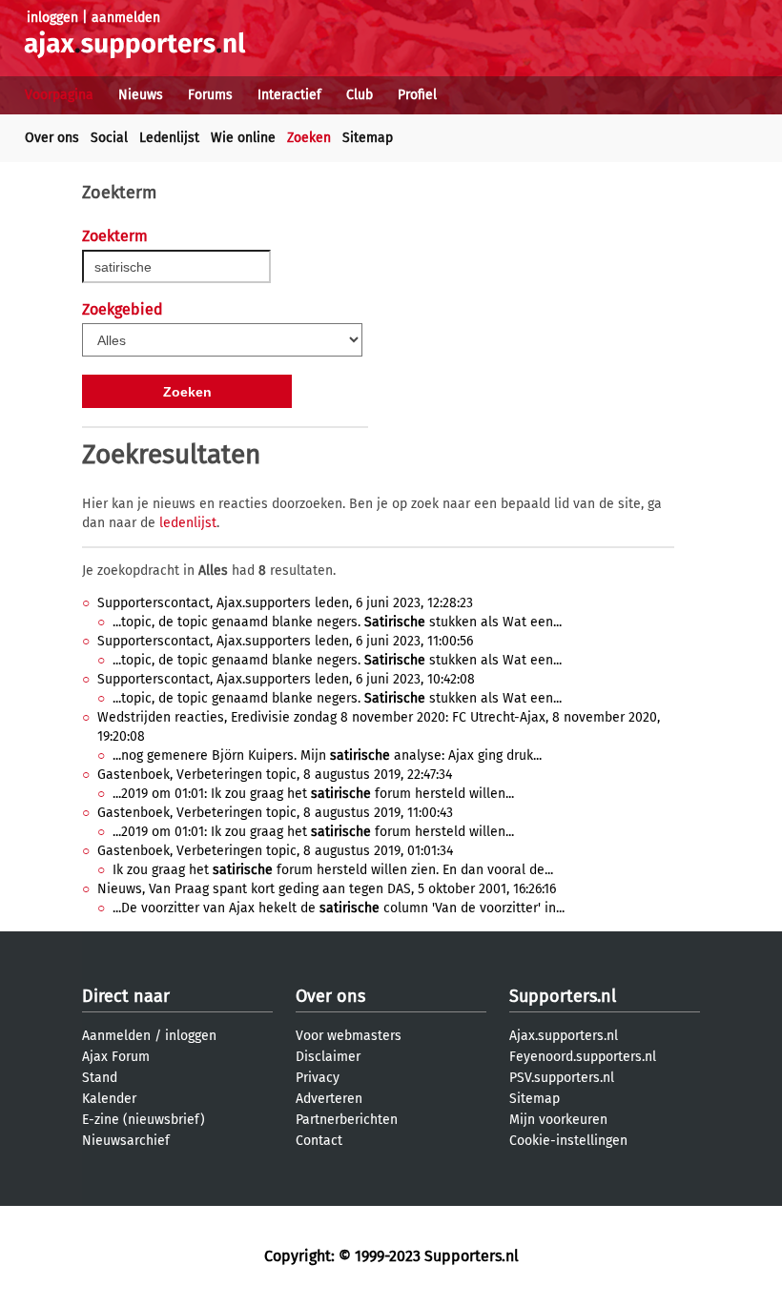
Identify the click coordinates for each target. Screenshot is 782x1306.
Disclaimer (328, 1057)
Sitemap (367, 138)
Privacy (318, 1078)
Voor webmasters (348, 1036)
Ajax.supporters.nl (563, 1036)
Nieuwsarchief (126, 1141)
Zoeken (309, 138)
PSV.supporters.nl (561, 1078)
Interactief (289, 95)
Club (359, 95)
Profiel (417, 95)
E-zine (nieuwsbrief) (143, 1120)
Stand (99, 1078)
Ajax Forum (116, 1057)
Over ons (52, 138)
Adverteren (329, 1099)
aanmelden (126, 18)
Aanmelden (116, 1036)
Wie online (243, 138)
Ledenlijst (169, 138)
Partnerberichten (347, 1120)
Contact (319, 1141)
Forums (210, 95)
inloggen (52, 18)
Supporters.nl (562, 996)
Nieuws (140, 95)
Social (109, 138)
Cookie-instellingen (568, 1141)
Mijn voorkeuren (558, 1120)
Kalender (109, 1099)
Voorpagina (59, 95)
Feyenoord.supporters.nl (582, 1057)
